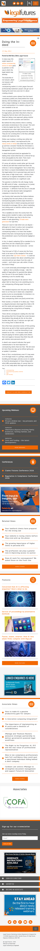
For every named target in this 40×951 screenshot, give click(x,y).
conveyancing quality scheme (14, 371)
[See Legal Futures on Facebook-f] (21, 3)
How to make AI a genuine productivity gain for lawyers (18, 712)
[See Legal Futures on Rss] (30, 922)
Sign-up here (7, 844)
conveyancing (10, 370)
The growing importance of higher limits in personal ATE (20, 544)
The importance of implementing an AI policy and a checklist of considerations (21, 726)
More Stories (20, 566)
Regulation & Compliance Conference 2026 (21, 477)
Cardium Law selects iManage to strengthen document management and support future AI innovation (20, 769)
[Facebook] (4, 382)
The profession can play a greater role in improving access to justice (20, 552)
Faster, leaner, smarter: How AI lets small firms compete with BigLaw (18, 638)
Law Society (9, 374)
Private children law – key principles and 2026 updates (21, 422)
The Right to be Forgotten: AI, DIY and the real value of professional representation (20, 747)
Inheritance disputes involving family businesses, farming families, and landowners (19, 432)
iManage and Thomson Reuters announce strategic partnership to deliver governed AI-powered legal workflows (20, 737)
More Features (20, 663)
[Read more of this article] (20, 599)
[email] (20, 838)
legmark (16, 945)
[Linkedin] (13, 382)
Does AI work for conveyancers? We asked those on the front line (20, 559)
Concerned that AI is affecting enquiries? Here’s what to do (15, 588)
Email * (5, 838)
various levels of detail (9, 144)
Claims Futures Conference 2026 (19, 470)
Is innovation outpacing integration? (21, 719)
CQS (7, 373)
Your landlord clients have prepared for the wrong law (21, 529)
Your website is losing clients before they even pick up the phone (21, 537)
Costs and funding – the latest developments (17, 441)
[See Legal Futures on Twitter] (14, 3)
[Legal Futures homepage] (20, 13)
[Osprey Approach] (20, 803)
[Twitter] (9, 382)
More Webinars (20, 447)
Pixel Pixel (12, 943)
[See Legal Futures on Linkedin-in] (17, 3)
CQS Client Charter (20, 256)
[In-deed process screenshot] (27, 65)
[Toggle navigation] (35, 3)
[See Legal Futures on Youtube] (25, 922)
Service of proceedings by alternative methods (18, 613)
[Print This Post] (38, 38)
